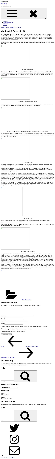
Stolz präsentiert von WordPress (8, 457)
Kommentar (3, 315)
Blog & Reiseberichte (8, 22)
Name (2, 318)
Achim (19, 27)
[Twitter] (14, 433)
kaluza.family (4, 3)
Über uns (5, 23)
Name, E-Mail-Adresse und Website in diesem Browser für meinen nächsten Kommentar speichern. (24, 326)
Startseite (5, 21)
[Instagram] (14, 444)
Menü (45, 18)
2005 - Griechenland (26, 299)
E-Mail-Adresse (5, 321)
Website (2, 323)
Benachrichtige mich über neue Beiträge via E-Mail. (14, 331)
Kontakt (5, 25)
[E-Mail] (14, 455)
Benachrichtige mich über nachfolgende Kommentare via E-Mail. (17, 329)
